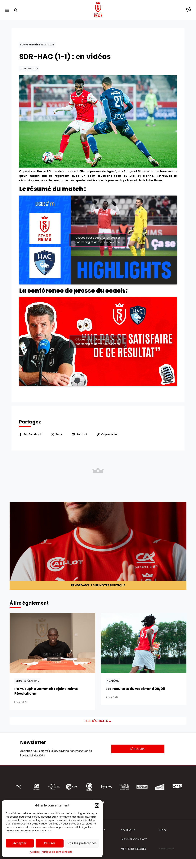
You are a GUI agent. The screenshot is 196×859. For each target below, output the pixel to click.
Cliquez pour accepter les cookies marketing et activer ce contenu (98, 240)
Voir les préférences (82, 843)
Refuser (49, 843)
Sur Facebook (33, 434)
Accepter (19, 843)
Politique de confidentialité (57, 851)
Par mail (82, 434)
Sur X (59, 434)
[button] (97, 805)
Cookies (35, 851)
